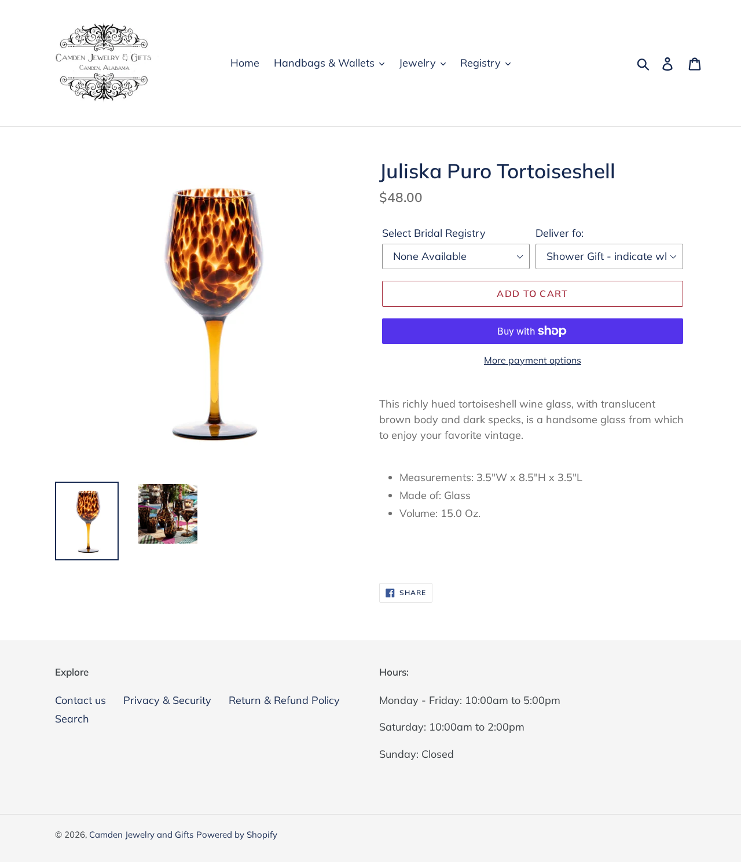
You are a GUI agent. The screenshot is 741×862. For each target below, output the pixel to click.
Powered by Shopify (236, 834)
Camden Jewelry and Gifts (141, 834)
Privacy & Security (167, 700)
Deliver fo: (559, 233)
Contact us (80, 700)
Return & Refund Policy (284, 700)
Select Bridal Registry (434, 233)
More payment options (532, 360)
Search (72, 718)
